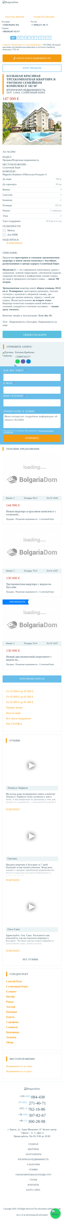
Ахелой (10, 1006)
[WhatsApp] (25, 12)
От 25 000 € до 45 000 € (19, 691)
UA (41, 38)
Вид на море (13, 713)
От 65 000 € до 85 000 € (19, 702)
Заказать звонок (14, 17)
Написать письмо (44, 17)
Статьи (33, 1180)
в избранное (15, 243)
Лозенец (11, 1037)
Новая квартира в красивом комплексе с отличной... (31, 513)
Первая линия (14, 707)
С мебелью (56, 210)
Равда (9, 1001)
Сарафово (12, 1022)
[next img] (57, 475)
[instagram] (32, 1201)
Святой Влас (14, 981)
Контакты (33, 1185)
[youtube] (40, 1201)
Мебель (11, 230)
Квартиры (17, 45)
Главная (6, 45)
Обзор (9, 1042)
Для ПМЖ (12, 234)
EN (20, 38)
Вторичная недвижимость (25, 160)
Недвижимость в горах (19, 1071)
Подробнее (13, 809)
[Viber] (31, 12)
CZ (48, 38)
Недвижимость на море (19, 1066)
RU (13, 38)
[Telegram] (36, 12)
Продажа (7, 160)
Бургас (10, 1017)
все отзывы (30, 959)
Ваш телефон (14, 396)
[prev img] (7, 475)
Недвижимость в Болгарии (23, 322)
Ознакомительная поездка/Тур (33, 1175)
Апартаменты (33, 1154)
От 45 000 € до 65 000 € (19, 696)
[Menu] (59, 3)
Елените (11, 991)
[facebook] (23, 1201)
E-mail (9, 383)
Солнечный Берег (32, 45)
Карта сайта (33, 1190)
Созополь (12, 1027)
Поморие (11, 1011)
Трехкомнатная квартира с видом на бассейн (28, 586)
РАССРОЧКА (14, 723)
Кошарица (12, 1032)
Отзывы (33, 1169)
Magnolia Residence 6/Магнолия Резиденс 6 (25, 174)
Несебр (10, 996)
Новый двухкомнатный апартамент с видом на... (29, 658)
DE (27, 38)
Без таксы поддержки (18, 718)
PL (34, 38)
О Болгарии (33, 1164)
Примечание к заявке (19, 411)
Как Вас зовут (14, 370)
